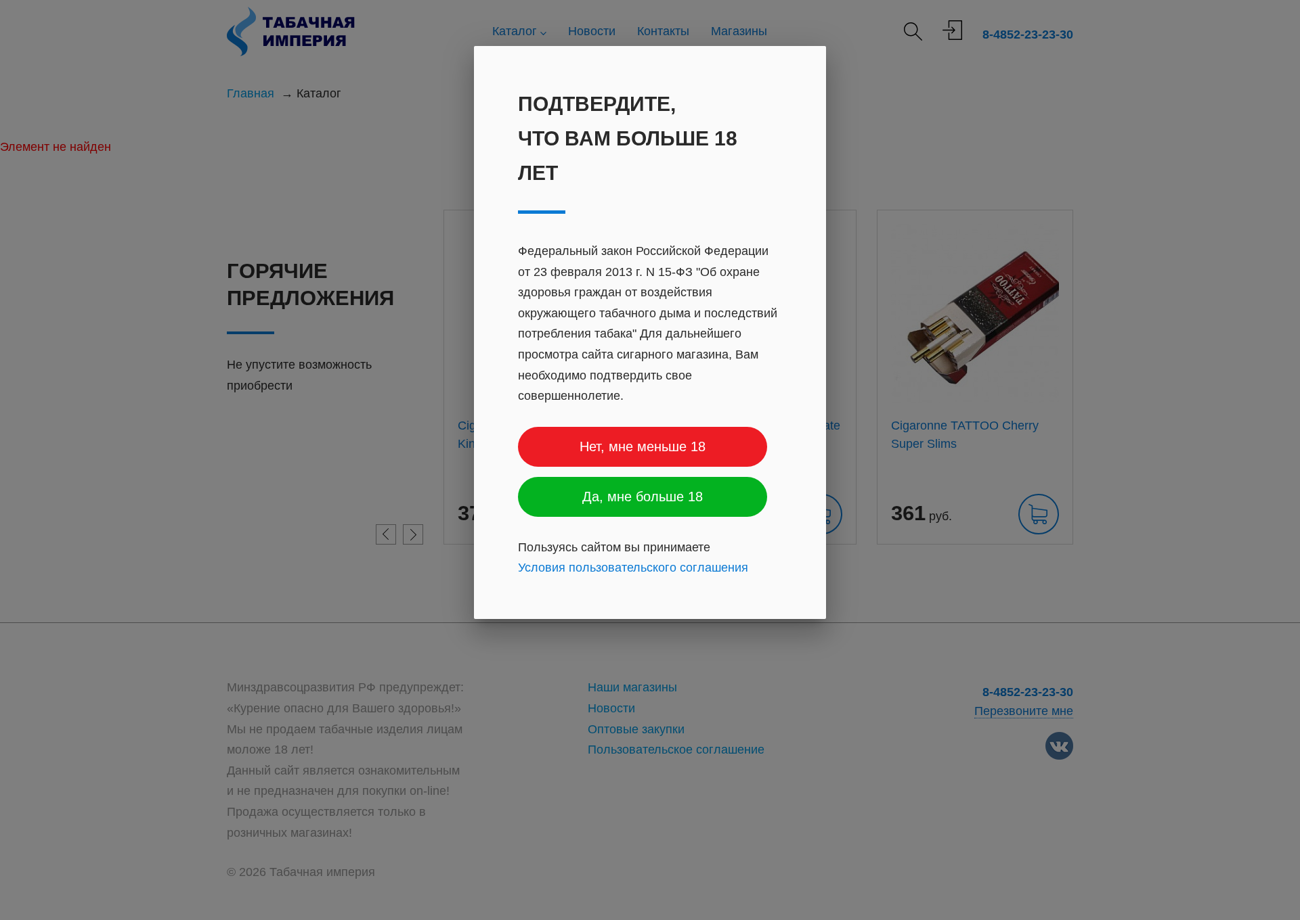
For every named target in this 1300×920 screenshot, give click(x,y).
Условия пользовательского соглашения (633, 567)
